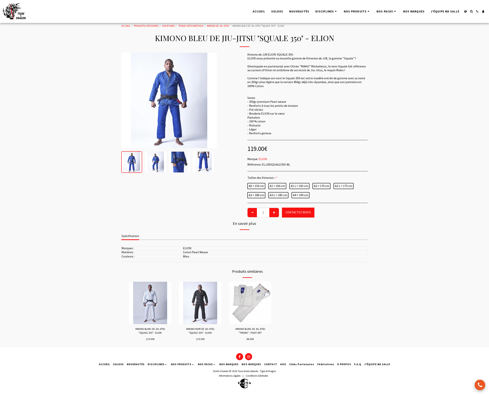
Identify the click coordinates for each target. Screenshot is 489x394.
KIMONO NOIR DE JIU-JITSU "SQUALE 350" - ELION (200, 330)
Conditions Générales (257, 375)
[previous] (127, 100)
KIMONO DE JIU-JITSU (218, 26)
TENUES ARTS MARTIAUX (190, 26)
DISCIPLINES (168, 26)
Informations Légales (229, 375)
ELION (263, 159)
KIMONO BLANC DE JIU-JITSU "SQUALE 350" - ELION (150, 330)
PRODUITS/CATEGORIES (146, 26)
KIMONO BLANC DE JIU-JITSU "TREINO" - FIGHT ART (250, 330)
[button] (471, 11)
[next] (210, 100)
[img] (150, 303)
